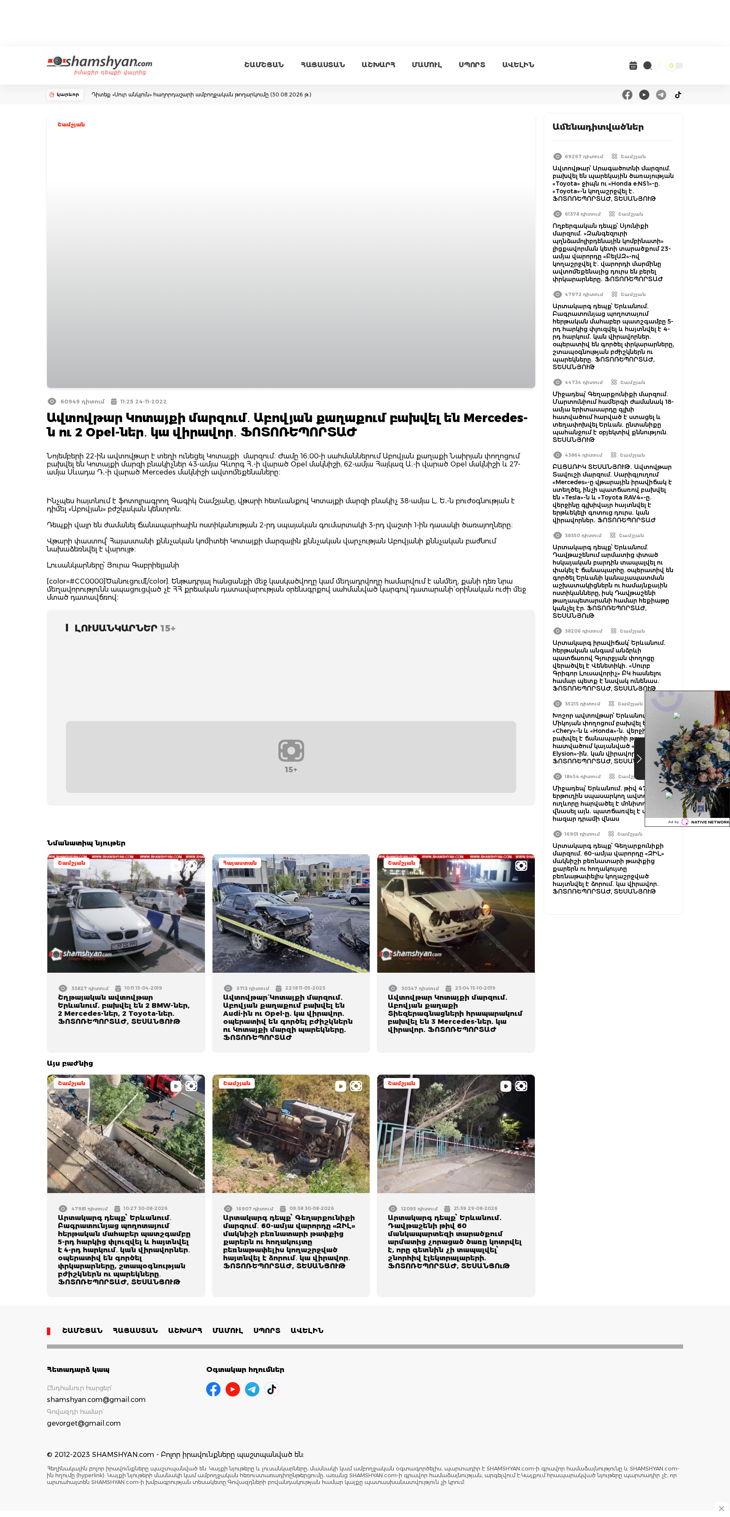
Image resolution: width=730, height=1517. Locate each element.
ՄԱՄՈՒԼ (427, 65)
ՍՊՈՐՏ (472, 65)
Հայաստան (240, 863)
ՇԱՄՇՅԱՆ (264, 65)
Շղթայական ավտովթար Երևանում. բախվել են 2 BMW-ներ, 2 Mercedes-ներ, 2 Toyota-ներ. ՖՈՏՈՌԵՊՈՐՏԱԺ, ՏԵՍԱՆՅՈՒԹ (124, 1009)
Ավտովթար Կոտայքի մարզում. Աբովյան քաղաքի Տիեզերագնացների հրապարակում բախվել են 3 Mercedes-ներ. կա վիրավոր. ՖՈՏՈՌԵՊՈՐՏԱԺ (455, 1013)
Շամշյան (71, 124)
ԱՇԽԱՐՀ (378, 65)
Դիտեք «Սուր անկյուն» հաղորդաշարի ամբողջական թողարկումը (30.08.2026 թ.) (201, 94)
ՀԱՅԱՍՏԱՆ (323, 65)
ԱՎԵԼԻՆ (518, 65)
